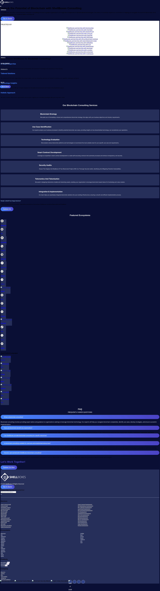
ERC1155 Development (83, 515)
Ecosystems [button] (5, 26)
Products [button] (4, 69)
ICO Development (82, 512)
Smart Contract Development (85, 504)
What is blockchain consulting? (13, 417)
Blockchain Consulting (6, 525)
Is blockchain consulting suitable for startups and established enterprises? (27, 443)
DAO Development (82, 522)
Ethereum (3, 533)
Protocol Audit (4, 506)
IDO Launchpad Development (85, 510)
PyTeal (82, 536)
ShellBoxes (8, 484)
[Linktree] (70, 582)
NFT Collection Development (85, 507)
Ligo (81, 541)
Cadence (82, 539)
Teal (81, 542)
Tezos (2, 554)
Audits (3, 57)
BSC (2, 535)
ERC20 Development (83, 516)
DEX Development (82, 521)
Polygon (3, 538)
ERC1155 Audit (4, 510)
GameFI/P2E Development (84, 513)
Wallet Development (6, 527)
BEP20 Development (83, 518)
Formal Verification (5, 509)
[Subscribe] (1, 494)
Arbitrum (3, 539)
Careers (3, 573)
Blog (2, 82)
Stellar (2, 556)
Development (5, 63)
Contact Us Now (9, 467)
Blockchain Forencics (6, 519)
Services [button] (3, 9)
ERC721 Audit (4, 512)
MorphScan (5, 564)
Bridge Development (83, 525)
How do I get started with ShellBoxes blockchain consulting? (22, 453)
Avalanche (3, 536)
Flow (2, 553)
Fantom (2, 542)
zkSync (2, 544)
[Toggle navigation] (0, 6)
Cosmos (3, 550)
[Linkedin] (83, 582)
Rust (81, 535)
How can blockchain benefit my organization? (18, 428)
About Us (3, 572)
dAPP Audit (3, 516)
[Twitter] (79, 582)
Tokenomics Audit (5, 518)
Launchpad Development (84, 509)
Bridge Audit (4, 522)
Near (2, 547)
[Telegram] (74, 582)
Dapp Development (83, 524)
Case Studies (4, 576)
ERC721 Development (83, 519)
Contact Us (7, 209)
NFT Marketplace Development (85, 506)
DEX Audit (3, 524)
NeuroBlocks (5, 562)
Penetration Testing (5, 507)
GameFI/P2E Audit (5, 521)
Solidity (82, 533)
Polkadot (3, 548)
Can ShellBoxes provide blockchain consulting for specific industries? (25, 435)
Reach (81, 538)
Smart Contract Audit (6, 504)
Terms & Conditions (5, 579)
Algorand (3, 551)
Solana (2, 545)
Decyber (4, 565)
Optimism (3, 541)
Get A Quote (5, 86)
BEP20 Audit (4, 515)
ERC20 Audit (4, 513)
